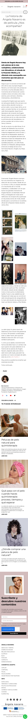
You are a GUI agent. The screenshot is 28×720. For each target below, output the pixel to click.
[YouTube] (10, 395)
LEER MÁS (4, 456)
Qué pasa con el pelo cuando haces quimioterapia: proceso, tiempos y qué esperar (13, 496)
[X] (14, 395)
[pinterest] (14, 699)
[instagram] (7, 699)
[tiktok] (20, 699)
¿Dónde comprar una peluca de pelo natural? (13, 552)
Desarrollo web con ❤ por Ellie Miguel (14, 716)
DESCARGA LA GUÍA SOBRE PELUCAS (14, 1)
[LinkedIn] (6, 395)
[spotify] (17, 699)
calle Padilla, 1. (15, 357)
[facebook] (10, 699)
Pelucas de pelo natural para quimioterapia (10, 442)
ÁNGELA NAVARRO (7, 644)
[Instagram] (2, 395)
